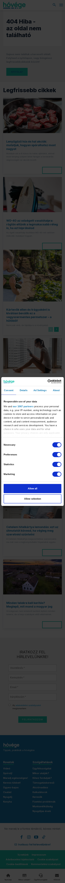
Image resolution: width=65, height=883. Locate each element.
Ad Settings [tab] (40, 390)
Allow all (32, 488)
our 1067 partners (23, 406)
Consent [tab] (8, 390)
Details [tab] (23, 390)
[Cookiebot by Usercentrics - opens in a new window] (47, 381)
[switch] (56, 454)
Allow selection (32, 498)
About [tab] (56, 390)
